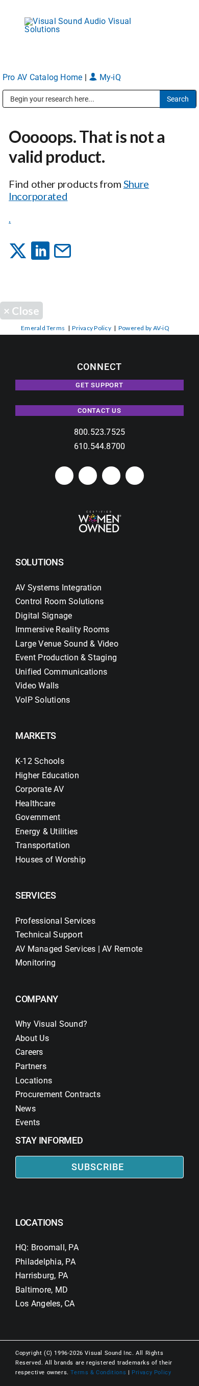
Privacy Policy (91, 328)
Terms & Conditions (98, 1372)
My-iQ (108, 77)
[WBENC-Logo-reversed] (99, 514)
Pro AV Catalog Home (44, 77)
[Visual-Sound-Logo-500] (82, 21)
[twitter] (111, 475)
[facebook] (88, 475)
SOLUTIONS (39, 562)
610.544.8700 (100, 446)
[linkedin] (64, 475)
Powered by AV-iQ (143, 328)
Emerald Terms (43, 328)
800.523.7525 (100, 432)
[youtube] (135, 475)
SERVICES (35, 895)
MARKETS (35, 735)
